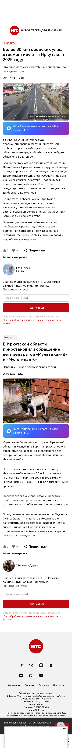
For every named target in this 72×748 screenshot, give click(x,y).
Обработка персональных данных (36, 693)
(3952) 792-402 (41, 701)
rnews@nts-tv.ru (36, 704)
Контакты (58, 685)
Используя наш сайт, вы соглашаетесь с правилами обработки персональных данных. (27, 726)
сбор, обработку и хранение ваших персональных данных (32, 321)
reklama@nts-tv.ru (36, 710)
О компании (14, 685)
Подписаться (36, 308)
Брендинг (44, 685)
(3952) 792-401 (27, 698)
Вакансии (29, 685)
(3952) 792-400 (41, 707)
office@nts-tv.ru (44, 698)
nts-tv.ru (62, 712)
